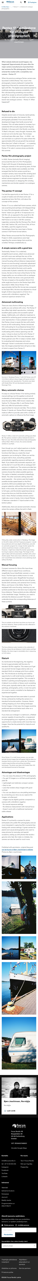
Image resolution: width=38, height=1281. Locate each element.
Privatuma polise (7, 1272)
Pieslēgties (33, 2)
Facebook (5, 1170)
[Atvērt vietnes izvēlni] (4, 2)
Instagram (5, 1167)
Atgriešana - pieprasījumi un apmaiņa (24, 1262)
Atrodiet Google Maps (19, 1148)
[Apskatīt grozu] (25, 2)
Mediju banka (6, 1200)
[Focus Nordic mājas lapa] (10, 2)
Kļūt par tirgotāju (26, 1164)
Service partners (24, 1268)
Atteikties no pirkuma (9, 1268)
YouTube (4, 1173)
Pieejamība (24, 1167)
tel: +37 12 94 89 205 (9, 1164)
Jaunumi (5, 1197)
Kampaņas (5, 1194)
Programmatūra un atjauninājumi (8, 1204)
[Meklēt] (21, 2)
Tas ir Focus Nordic (27, 1161)
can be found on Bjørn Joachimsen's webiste (17, 850)
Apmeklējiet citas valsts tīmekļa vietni (15, 1241)
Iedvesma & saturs (8, 1191)
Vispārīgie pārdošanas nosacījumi (9, 1261)
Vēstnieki (5, 1188)
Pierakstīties (8, 1235)
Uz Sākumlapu (5, 7)
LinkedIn (5, 1177)
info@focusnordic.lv (8, 1161)
